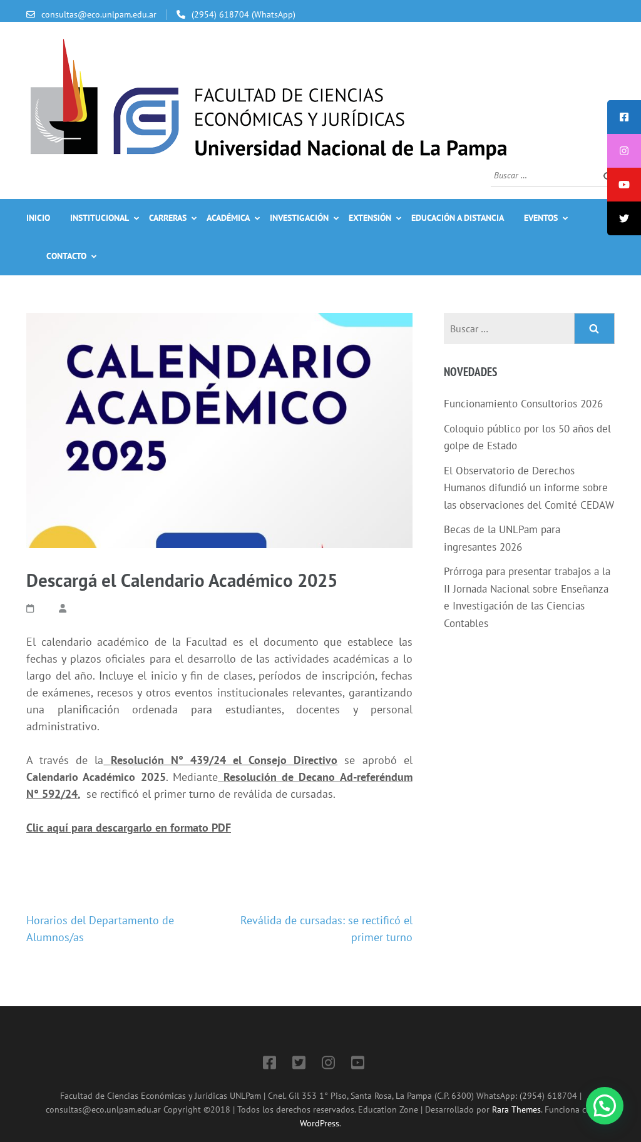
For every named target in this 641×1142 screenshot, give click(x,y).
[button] (604, 1105)
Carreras (168, 217)
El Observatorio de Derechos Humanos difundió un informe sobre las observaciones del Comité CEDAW (529, 488)
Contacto (66, 256)
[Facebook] (269, 1065)
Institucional (99, 217)
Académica (228, 217)
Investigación (299, 217)
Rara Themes (516, 1109)
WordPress (319, 1123)
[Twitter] (298, 1065)
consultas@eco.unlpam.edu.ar (98, 14)
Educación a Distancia (457, 217)
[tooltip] (624, 117)
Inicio (38, 217)
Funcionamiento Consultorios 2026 (523, 403)
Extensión (370, 217)
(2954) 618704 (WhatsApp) (243, 14)
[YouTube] (357, 1065)
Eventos (541, 217)
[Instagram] (328, 1065)
